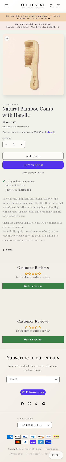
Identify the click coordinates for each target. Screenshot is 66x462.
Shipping (6, 126)
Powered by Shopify (34, 449)
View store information (18, 189)
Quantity (6, 138)
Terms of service (33, 454)
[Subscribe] (55, 379)
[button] (6, 5)
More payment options (33, 172)
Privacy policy (17, 454)
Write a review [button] (33, 286)
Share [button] (9, 249)
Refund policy (52, 449)
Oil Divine (20, 449)
